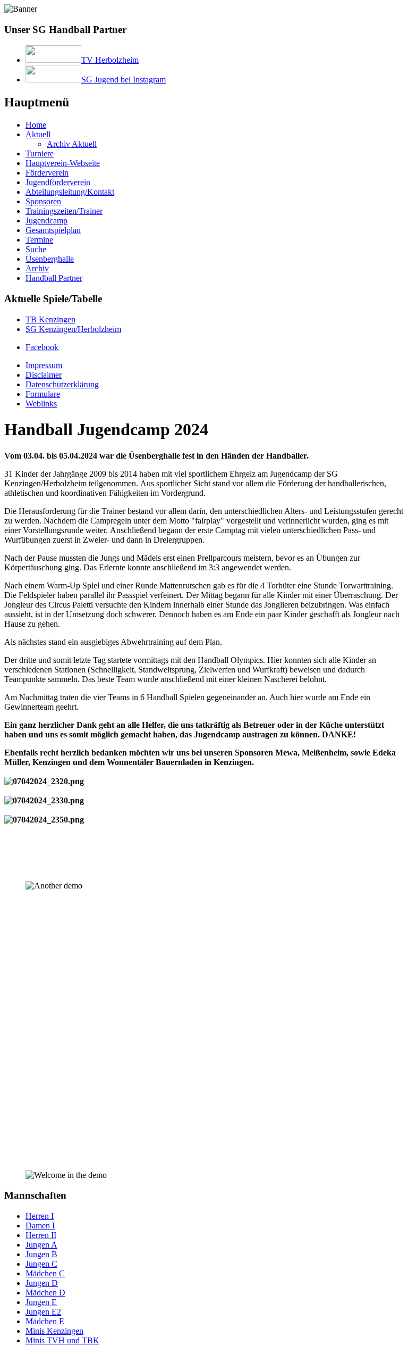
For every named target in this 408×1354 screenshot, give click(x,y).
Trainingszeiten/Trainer (64, 210)
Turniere (40, 153)
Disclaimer (44, 374)
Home (36, 124)
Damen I (40, 1225)
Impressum (44, 365)
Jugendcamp (46, 220)
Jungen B (41, 1254)
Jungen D (42, 1282)
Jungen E (41, 1302)
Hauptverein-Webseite (63, 163)
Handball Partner (54, 278)
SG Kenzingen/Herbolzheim (73, 329)
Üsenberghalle (50, 258)
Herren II (41, 1235)
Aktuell (38, 134)
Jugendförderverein (58, 182)
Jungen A (41, 1244)
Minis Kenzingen (54, 1330)
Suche (36, 249)
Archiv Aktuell (72, 143)
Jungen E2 (43, 1311)
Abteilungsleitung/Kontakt (70, 191)
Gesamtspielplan (53, 230)
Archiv (37, 268)
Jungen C (41, 1263)
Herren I (40, 1215)
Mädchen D (45, 1292)
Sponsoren (43, 201)
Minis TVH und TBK (62, 1340)
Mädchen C (45, 1273)
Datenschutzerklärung (62, 384)
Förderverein (47, 172)
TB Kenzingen (50, 319)
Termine (39, 239)
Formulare (43, 393)
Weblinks (41, 403)
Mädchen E (45, 1321)
